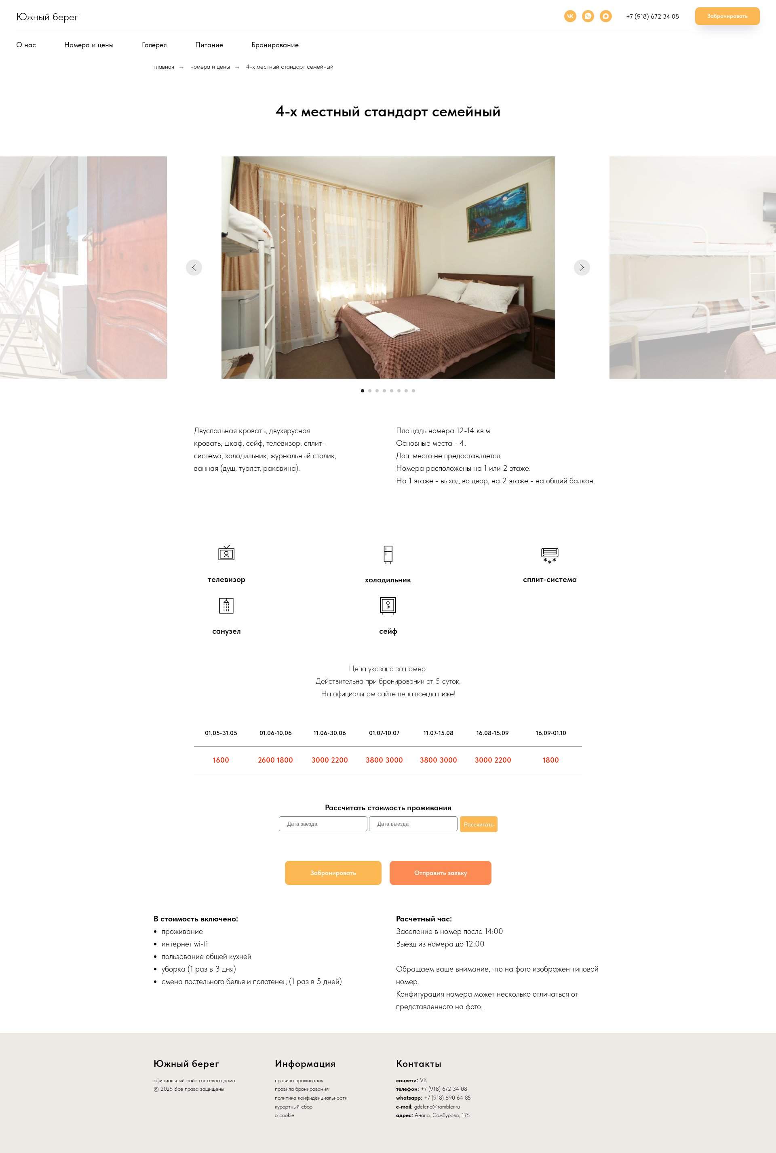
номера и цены (210, 66)
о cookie (284, 1115)
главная (164, 66)
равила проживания (300, 1080)
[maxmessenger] (606, 16)
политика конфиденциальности (311, 1097)
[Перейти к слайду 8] (413, 390)
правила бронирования (302, 1089)
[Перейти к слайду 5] (391, 390)
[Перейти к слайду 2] (369, 390)
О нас (26, 44)
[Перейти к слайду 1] (362, 390)
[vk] (570, 16)
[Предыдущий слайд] (194, 267)
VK (423, 1080)
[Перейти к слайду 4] (384, 390)
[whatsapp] (588, 16)
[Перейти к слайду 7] (406, 390)
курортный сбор (293, 1106)
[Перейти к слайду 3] (377, 390)
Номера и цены (89, 44)
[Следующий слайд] (582, 267)
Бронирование (275, 44)
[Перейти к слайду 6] (399, 390)
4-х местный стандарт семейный (289, 66)
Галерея (154, 44)
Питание (209, 44)
